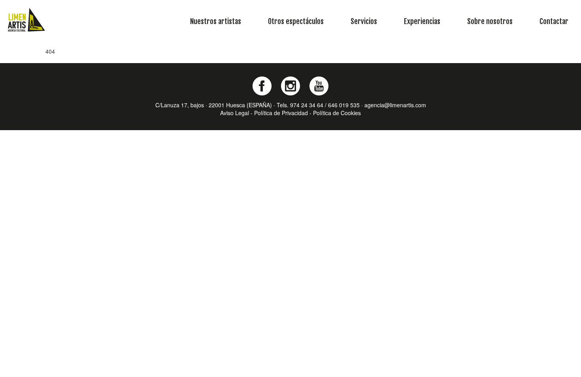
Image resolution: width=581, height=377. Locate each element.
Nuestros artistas (215, 21)
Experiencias (422, 21)
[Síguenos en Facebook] (262, 86)
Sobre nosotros (490, 21)
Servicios (364, 21)
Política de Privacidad (281, 113)
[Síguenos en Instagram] (290, 86)
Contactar (554, 21)
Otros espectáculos (296, 21)
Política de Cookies (337, 113)
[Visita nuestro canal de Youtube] (319, 86)
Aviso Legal (234, 113)
